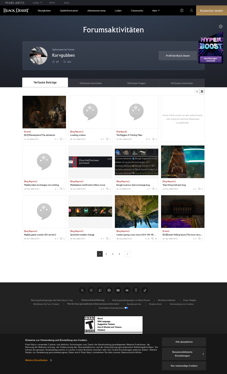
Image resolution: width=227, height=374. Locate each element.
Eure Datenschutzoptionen (111, 307)
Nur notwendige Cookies (184, 365)
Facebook (109, 290)
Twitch (100, 290)
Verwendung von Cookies (182, 303)
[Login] (191, 10)
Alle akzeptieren (184, 341)
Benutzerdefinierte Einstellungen (182, 354)
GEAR (66, 2)
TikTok (145, 290)
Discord (127, 290)
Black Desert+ (136, 290)
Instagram (91, 290)
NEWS (52, 2)
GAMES (36, 2)
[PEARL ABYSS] (14, 3)
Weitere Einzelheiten (36, 360)
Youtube (118, 290)
